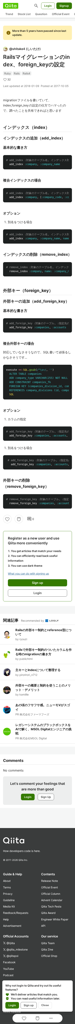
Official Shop (49, 955)
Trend (9, 14)
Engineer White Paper (54, 919)
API (43, 925)
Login (48, 5)
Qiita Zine (47, 949)
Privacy (7, 893)
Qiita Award (48, 912)
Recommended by (33, 620)
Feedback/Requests (15, 912)
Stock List (24, 14)
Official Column (50, 893)
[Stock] (19, 519)
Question (41, 14)
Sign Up (46, 797)
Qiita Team (48, 943)
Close (45, 1005)
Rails (17, 73)
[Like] (7, 519)
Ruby (7, 73)
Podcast (8, 975)
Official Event (60, 14)
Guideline (9, 900)
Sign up (29, 1005)
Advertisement (12, 925)
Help (6, 919)
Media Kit (9, 906)
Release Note (49, 880)
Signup (64, 5)
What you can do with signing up (28, 573)
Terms (7, 887)
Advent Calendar (51, 900)
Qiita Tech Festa (51, 906)
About (7, 880)
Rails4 (26, 73)
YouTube (8, 968)
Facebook (9, 962)
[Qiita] (10, 6)
